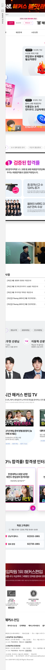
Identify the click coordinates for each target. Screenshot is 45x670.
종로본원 (18, 23)
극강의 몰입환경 (35, 148)
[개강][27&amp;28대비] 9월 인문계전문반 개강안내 (22, 304)
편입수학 (14, 330)
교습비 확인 (28, 642)
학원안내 (3, 32)
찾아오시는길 (12, 626)
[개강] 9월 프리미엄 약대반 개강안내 (20, 292)
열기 (2, 15)
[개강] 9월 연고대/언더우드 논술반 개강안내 (22, 286)
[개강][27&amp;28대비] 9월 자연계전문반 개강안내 (22, 298)
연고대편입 (38, 330)
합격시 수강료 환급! (28, 18)
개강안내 (19, 32)
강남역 (11, 23)
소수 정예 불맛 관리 (18, 148)
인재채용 (23, 626)
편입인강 (27, 23)
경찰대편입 (26, 330)
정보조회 (34, 654)
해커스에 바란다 (34, 626)
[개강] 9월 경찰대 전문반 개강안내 (19, 281)
